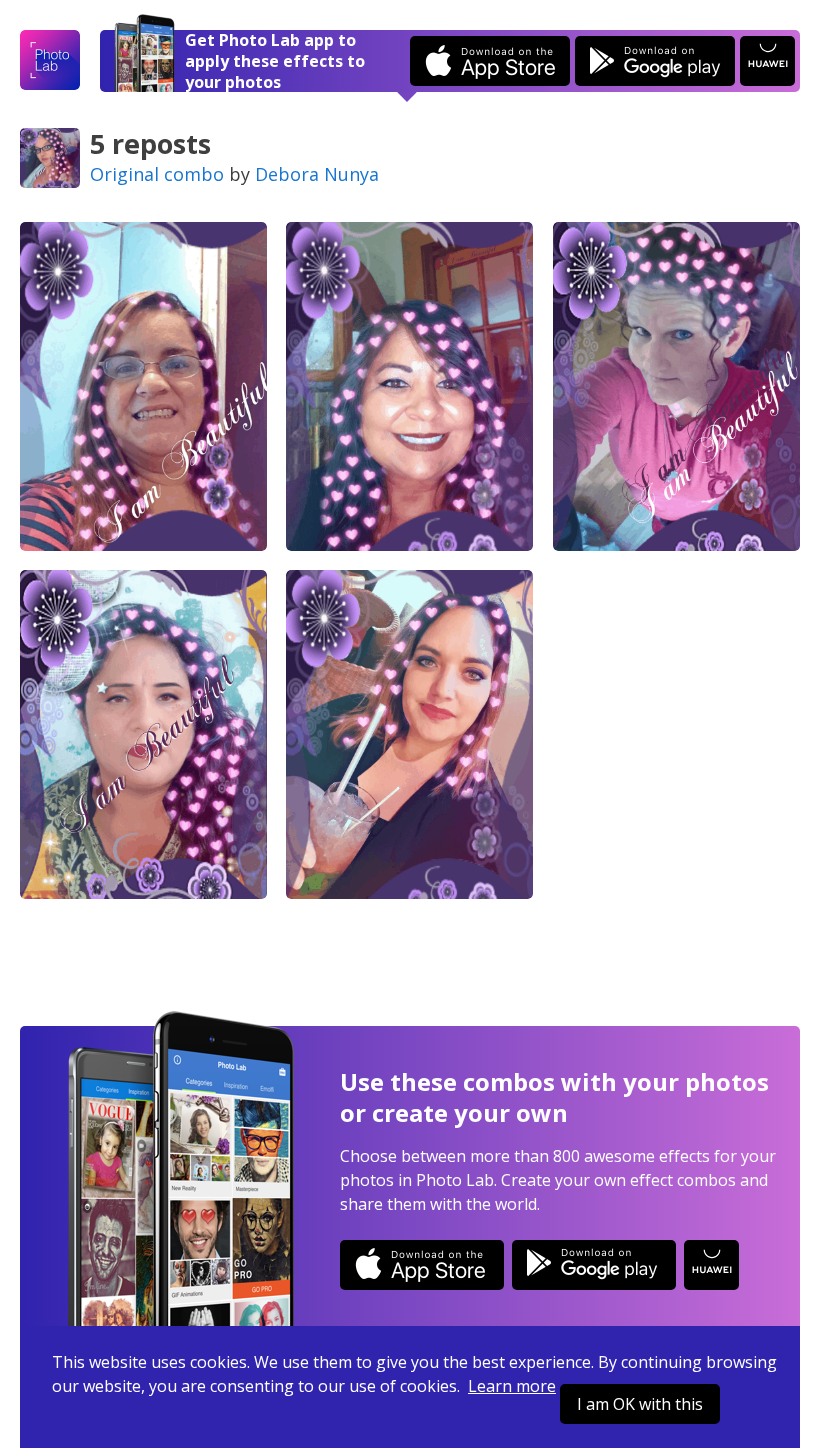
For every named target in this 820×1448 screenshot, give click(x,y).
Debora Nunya (317, 174)
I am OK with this (640, 1404)
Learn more (512, 1386)
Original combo (157, 174)
